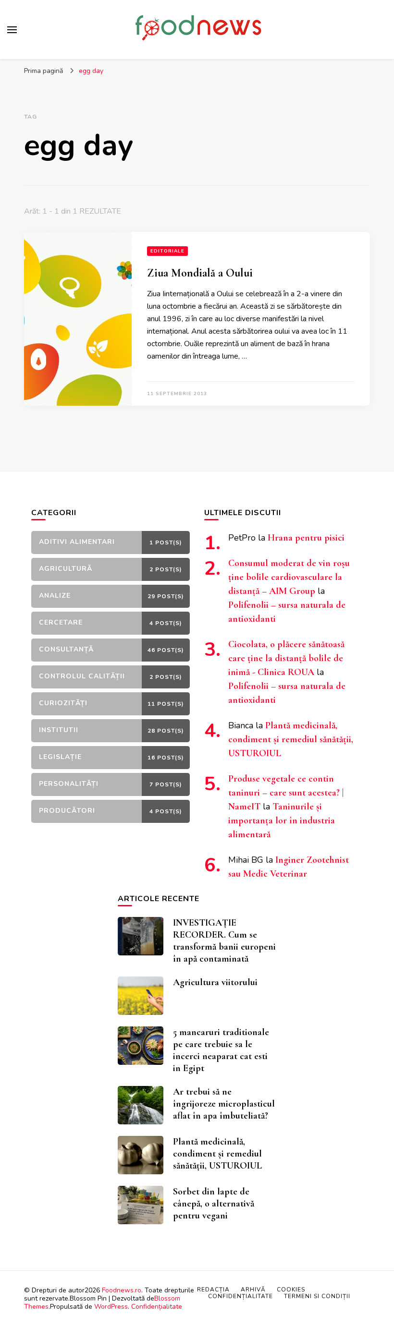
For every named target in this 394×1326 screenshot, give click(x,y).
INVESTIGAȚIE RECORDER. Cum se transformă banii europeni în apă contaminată (224, 940)
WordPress (111, 1306)
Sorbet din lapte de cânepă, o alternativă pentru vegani (213, 1203)
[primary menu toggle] (12, 29)
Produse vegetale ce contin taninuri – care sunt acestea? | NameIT (286, 792)
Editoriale (167, 251)
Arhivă (253, 1289)
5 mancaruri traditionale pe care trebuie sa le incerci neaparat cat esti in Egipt (221, 1050)
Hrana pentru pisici (306, 537)
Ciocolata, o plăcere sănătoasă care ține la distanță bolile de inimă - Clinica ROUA (286, 658)
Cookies (291, 1289)
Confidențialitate (156, 1306)
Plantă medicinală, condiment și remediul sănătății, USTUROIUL (290, 739)
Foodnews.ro (121, 1290)
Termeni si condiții (317, 1296)
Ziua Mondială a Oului (200, 273)
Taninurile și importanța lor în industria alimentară (281, 820)
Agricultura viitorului (215, 982)
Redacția (213, 1289)
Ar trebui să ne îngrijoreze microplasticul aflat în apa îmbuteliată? (224, 1103)
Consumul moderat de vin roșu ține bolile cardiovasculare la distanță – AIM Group (289, 577)
